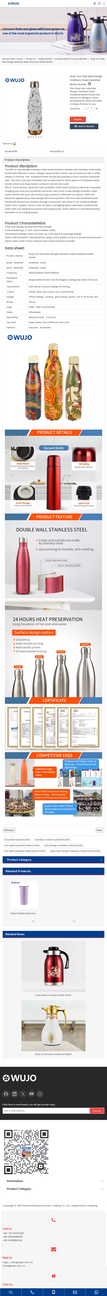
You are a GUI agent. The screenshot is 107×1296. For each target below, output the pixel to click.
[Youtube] (31, 1094)
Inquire (78, 119)
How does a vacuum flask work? (53, 995)
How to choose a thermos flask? (53, 1054)
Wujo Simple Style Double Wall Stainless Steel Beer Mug (24, 913)
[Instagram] (40, 1094)
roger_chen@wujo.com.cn (18, 1262)
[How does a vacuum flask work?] (53, 966)
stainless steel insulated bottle (52, 839)
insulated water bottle (17, 839)
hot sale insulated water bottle (21, 845)
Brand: (53, 151)
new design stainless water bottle (63, 845)
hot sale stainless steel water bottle (24, 851)
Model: (8, 151)
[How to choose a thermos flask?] (53, 1025)
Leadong (92, 1205)
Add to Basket (86, 126)
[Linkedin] (14, 1094)
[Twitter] (23, 1094)
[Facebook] (6, 1094)
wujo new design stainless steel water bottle (75, 851)
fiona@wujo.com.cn (14, 1265)
